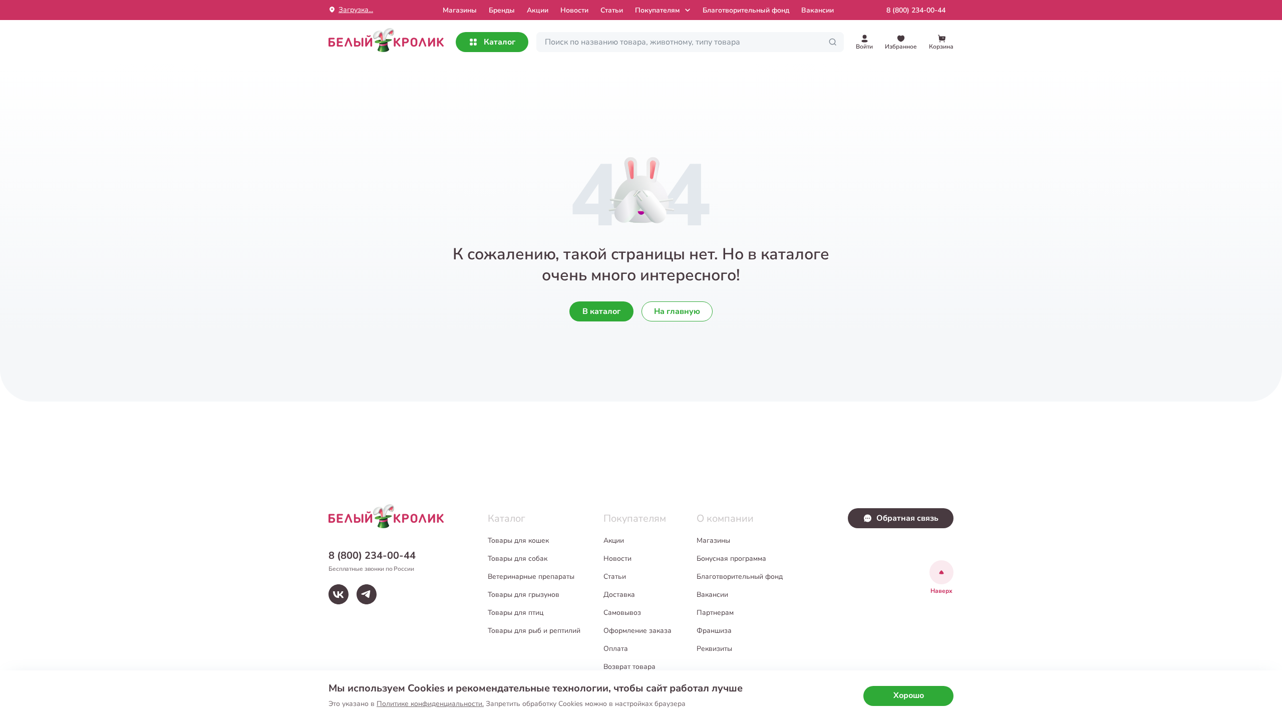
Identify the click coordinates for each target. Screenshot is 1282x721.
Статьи (611, 10)
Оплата (615, 648)
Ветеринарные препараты (531, 576)
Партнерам (715, 612)
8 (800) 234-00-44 (915, 10)
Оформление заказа (637, 630)
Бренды (502, 10)
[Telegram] (367, 594)
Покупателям (657, 10)
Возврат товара (629, 666)
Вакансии (817, 10)
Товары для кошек (518, 540)
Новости (574, 10)
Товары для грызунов (523, 594)
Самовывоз (622, 612)
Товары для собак (517, 558)
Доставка (619, 594)
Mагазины (460, 10)
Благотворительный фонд (746, 10)
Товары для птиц (515, 612)
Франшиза (714, 630)
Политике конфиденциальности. (430, 703)
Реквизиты (714, 648)
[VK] (339, 594)
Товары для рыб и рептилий (534, 630)
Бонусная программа (731, 558)
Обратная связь (907, 518)
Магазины (713, 540)
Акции (537, 10)
